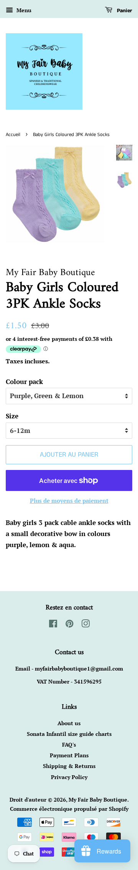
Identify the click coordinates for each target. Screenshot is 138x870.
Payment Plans (69, 755)
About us (69, 723)
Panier (123, 11)
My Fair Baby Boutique (98, 799)
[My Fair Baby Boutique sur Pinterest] (69, 625)
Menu (23, 10)
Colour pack (24, 381)
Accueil (13, 134)
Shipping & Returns (69, 766)
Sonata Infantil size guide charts (69, 733)
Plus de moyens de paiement (69, 500)
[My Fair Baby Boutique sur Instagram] (85, 625)
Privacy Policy (69, 777)
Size (12, 416)
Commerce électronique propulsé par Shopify (69, 808)
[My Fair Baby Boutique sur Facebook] (53, 625)
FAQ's (69, 744)
